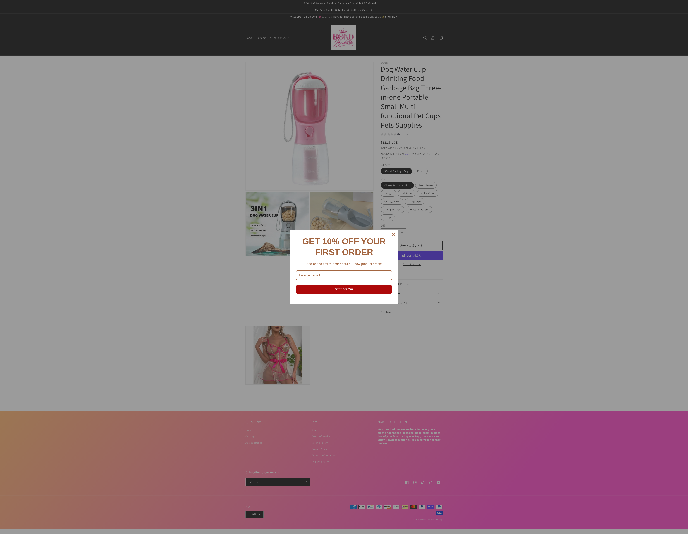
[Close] (393, 234)
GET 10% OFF (344, 289)
